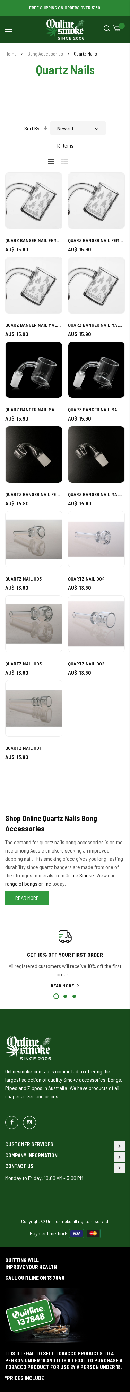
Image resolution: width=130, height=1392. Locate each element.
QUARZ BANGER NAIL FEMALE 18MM (33, 240)
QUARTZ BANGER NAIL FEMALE (33, 494)
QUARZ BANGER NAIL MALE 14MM (96, 325)
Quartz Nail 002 (86, 663)
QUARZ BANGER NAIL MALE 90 (96, 494)
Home (11, 54)
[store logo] (65, 29)
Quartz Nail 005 (23, 579)
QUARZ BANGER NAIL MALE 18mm (33, 409)
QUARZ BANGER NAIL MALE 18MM (33, 325)
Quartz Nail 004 (86, 579)
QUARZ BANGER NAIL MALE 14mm (96, 409)
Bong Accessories (45, 54)
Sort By (32, 128)
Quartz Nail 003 (23, 663)
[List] (67, 160)
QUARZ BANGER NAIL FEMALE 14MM (96, 240)
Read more (62, 985)
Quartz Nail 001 (23, 748)
